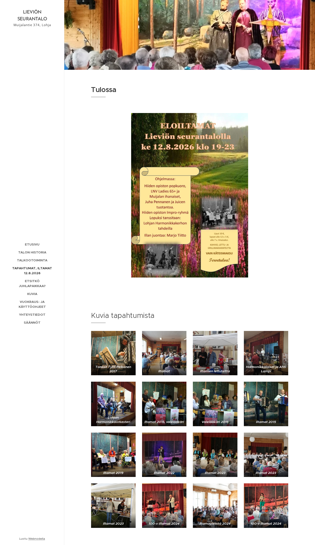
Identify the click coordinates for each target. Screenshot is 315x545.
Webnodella (36, 539)
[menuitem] (32, 244)
